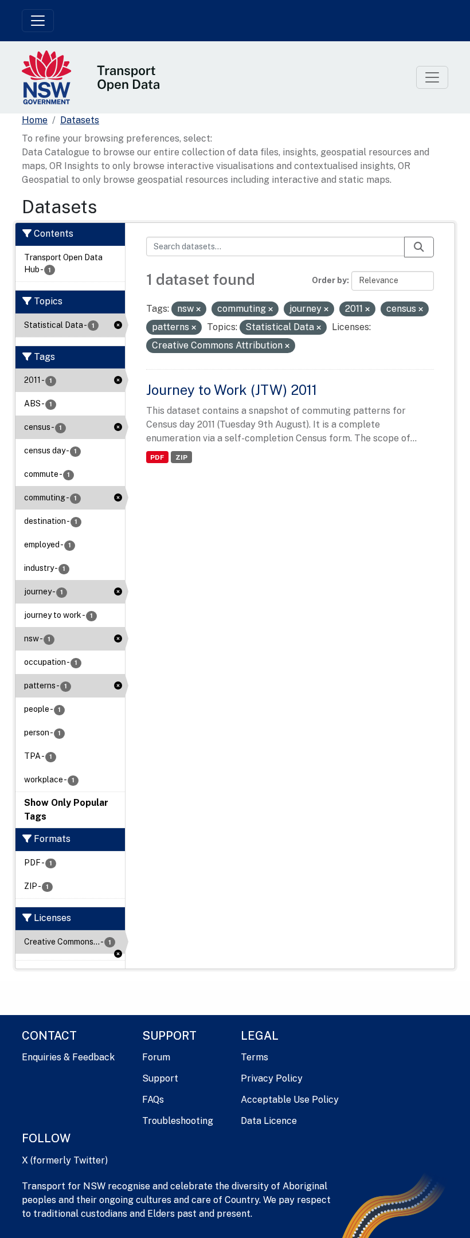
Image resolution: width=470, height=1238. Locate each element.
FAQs (153, 1099)
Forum (156, 1057)
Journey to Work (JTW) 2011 (231, 390)
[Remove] (198, 309)
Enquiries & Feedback (68, 1057)
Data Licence (269, 1120)
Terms (254, 1057)
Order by (329, 280)
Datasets (79, 120)
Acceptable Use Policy (290, 1099)
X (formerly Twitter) (65, 1160)
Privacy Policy (272, 1078)
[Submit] (419, 247)
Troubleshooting (177, 1120)
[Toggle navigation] (38, 20)
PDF (157, 457)
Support (160, 1078)
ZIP (181, 457)
